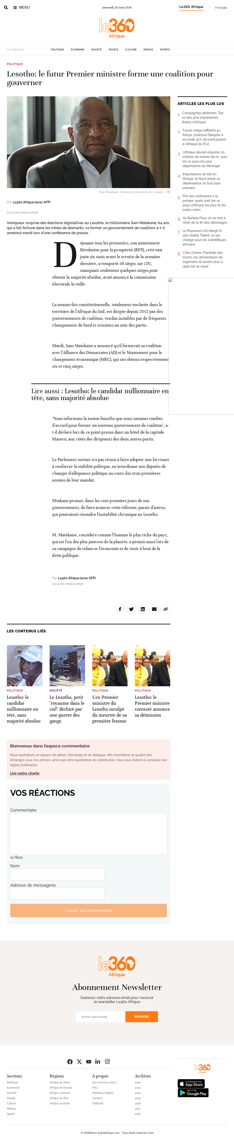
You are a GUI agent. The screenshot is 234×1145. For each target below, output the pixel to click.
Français (221, 7)
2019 (138, 1098)
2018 (138, 1103)
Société (96, 49)
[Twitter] (79, 1061)
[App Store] (191, 1083)
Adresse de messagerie (33, 885)
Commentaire (23, 810)
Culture (131, 49)
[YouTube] (88, 1061)
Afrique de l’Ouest (61, 1087)
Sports (165, 49)
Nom (15, 865)
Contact (97, 1098)
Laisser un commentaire (88, 910)
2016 (138, 1114)
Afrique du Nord (60, 1082)
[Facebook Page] (70, 1061)
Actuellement (15, 49)
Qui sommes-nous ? (105, 1082)
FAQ (95, 1087)
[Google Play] (193, 1092)
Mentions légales (103, 1093)
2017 (137, 1108)
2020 (138, 1093)
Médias (148, 49)
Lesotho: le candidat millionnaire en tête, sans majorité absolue (100, 394)
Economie (77, 49)
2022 (138, 1082)
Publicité (97, 1103)
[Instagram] (107, 1061)
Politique (57, 49)
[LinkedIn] (98, 1061)
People (113, 49)
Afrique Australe (60, 1103)
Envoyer (142, 1016)
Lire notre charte (25, 773)
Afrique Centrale (60, 1093)
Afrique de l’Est (59, 1098)
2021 (137, 1087)
